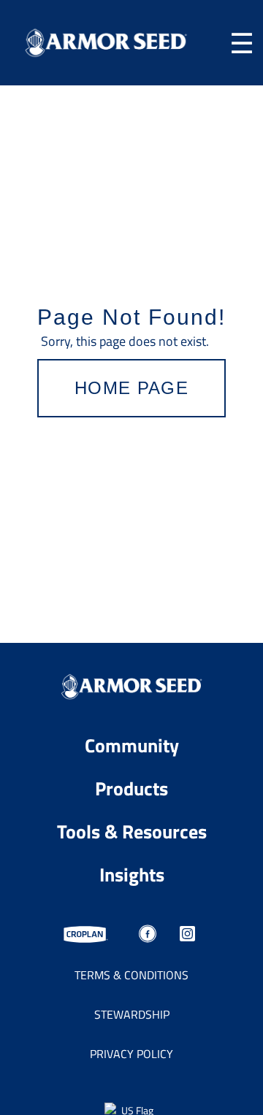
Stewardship (131, 1014)
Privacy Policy (131, 1054)
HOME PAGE (131, 388)
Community (132, 744)
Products (131, 787)
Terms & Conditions (131, 975)
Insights (131, 873)
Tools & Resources (132, 830)
